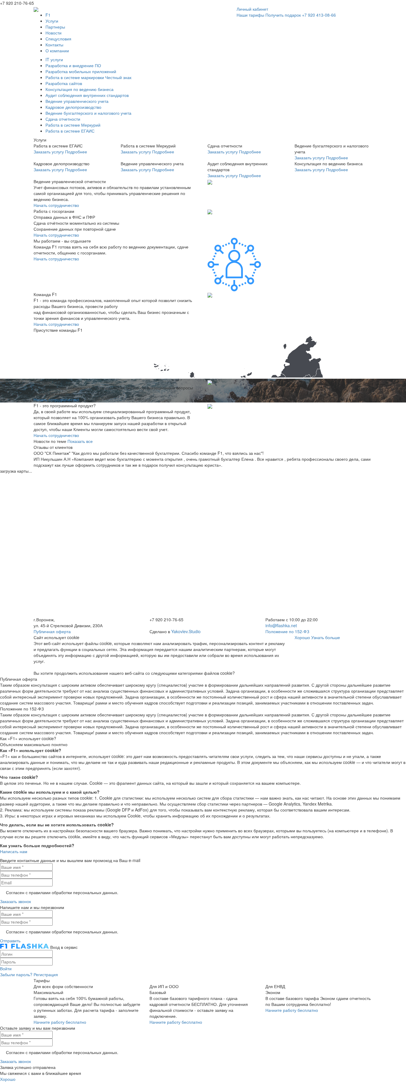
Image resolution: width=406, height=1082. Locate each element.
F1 (48, 15)
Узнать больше (325, 637)
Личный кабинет (252, 9)
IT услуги (54, 59)
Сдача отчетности (62, 119)
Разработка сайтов (63, 83)
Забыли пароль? (16, 974)
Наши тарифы (250, 15)
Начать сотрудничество (56, 205)
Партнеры (55, 27)
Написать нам (13, 851)
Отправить (10, 940)
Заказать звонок (15, 901)
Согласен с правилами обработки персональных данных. (62, 892)
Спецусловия (58, 39)
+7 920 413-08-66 (319, 15)
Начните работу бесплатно (60, 1022)
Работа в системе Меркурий (72, 125)
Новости (53, 33)
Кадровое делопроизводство (73, 107)
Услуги (51, 21)
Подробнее (76, 152)
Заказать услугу (49, 152)
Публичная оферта (52, 631)
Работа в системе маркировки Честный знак (88, 77)
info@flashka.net (281, 625)
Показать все (80, 441)
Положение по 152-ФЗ (287, 631)
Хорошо (302, 637)
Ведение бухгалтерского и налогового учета (88, 113)
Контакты (54, 45)
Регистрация (46, 974)
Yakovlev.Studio (186, 631)
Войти (6, 968)
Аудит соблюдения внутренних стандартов (87, 95)
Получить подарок (283, 15)
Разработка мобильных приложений (80, 71)
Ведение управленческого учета (76, 101)
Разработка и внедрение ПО (73, 65)
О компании (57, 51)
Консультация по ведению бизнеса (79, 89)
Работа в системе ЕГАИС (70, 131)
